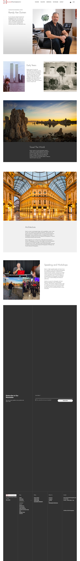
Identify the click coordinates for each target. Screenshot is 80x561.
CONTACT (21, 513)
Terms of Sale (36, 500)
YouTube (50, 500)
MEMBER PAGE (22, 512)
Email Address (38, 395)
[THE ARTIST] (31, 500)
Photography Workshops (53, 502)
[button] (36, 2)
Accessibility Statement (38, 501)
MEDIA (20, 504)
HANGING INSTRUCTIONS (24, 509)
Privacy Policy (36, 497)
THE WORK (21, 499)
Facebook (50, 497)
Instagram (50, 499)
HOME (20, 497)
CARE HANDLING (22, 508)
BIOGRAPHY (22, 501)
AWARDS (21, 503)
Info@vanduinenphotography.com (69, 497)
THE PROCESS (22, 507)
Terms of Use (36, 499)
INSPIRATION (21, 505)
